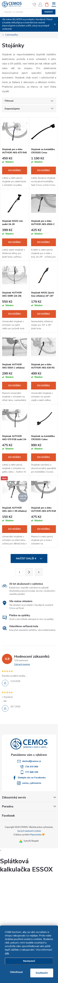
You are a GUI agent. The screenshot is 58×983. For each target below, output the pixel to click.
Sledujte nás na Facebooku (32, 777)
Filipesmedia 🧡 (37, 834)
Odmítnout (16, 972)
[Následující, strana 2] (29, 572)
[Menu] (53, 4)
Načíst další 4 (26, 558)
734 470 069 (31, 766)
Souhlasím (42, 973)
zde (7, 953)
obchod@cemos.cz (31, 761)
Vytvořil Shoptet (31, 841)
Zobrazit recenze (22, 664)
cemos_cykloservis (31, 783)
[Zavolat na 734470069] (34, 4)
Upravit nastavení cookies (29, 831)
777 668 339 (31, 772)
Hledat (48, 11)
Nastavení (29, 961)
